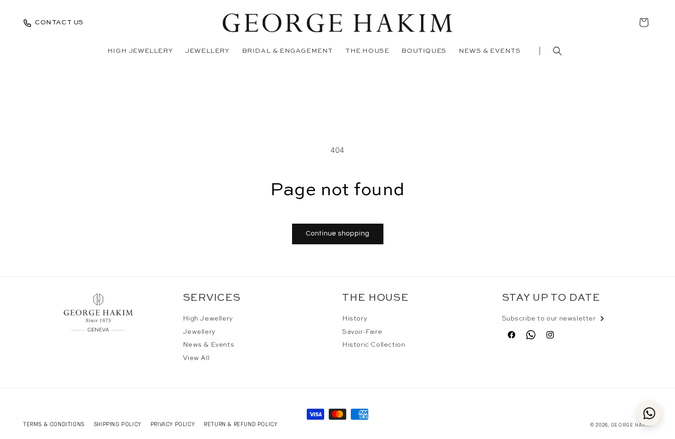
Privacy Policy (173, 424)
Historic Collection (373, 345)
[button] (557, 51)
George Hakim (631, 425)
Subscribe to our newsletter (549, 318)
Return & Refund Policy (240, 424)
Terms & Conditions (53, 424)
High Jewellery (208, 318)
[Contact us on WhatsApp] (649, 413)
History (354, 318)
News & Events (209, 345)
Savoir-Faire (362, 332)
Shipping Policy (117, 424)
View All (196, 358)
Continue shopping (338, 233)
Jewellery (199, 332)
